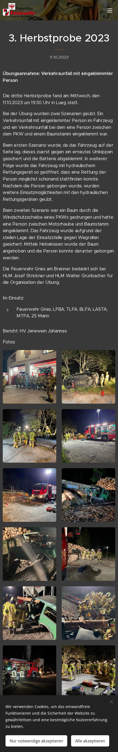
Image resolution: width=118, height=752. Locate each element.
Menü (109, 10)
